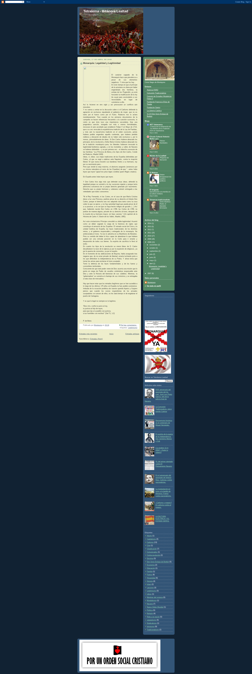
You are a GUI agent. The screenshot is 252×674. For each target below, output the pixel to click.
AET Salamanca (156, 125)
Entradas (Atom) (96, 339)
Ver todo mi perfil (154, 286)
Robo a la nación (153, 617)
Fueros (149, 575)
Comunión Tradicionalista (156, 93)
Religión (150, 613)
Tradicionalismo (153, 630)
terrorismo (150, 626)
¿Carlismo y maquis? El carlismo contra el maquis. (164, 505)
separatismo (151, 620)
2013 (150, 227)
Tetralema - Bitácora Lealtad (105, 11)
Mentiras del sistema (155, 597)
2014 (150, 223)
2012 (150, 230)
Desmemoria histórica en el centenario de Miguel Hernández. (164, 423)
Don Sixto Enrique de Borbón (158, 562)
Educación (151, 568)
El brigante (154, 190)
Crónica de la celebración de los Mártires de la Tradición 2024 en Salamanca (160, 129)
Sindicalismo (152, 623)
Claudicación (152, 549)
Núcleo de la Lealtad (158, 156)
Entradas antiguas (132, 334)
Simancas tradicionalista (160, 200)
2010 (150, 236)
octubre (152, 248)
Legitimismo (132, 328)
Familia (149, 571)
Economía (151, 565)
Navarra (150, 604)
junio (151, 257)
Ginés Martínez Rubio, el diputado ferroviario (165, 205)
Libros (149, 594)
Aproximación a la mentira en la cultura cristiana (160, 193)
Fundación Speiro (153, 108)
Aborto (149, 536)
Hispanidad (151, 578)
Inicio (111, 334)
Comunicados (152, 552)
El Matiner (154, 173)
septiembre (153, 251)
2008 (150, 242)
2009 (150, 239)
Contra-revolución (153, 555)
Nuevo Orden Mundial (155, 607)
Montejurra (151, 282)
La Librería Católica (154, 111)
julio (151, 254)
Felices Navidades (163, 142)
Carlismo (150, 542)
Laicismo (150, 588)
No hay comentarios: (129, 325)
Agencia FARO (152, 90)
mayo (151, 260)
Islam (149, 584)
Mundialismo (151, 600)
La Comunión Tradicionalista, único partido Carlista (164, 409)
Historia (150, 581)
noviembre (153, 245)
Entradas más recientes (88, 334)
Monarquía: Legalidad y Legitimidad (101, 63)
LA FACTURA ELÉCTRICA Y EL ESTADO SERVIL (162, 519)
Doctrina (150, 558)
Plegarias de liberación (164, 159)
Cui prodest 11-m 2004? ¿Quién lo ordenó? (162, 450)
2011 (150, 233)
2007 (150, 273)
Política (150, 610)
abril (151, 264)
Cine (148, 545)
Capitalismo (151, 539)
